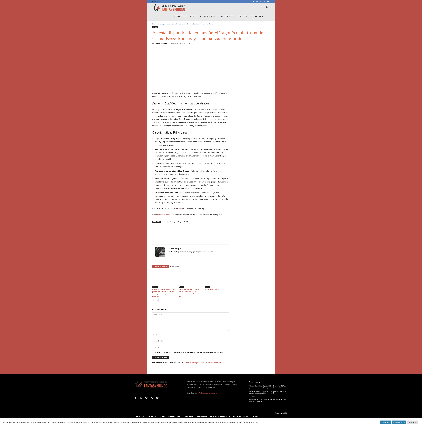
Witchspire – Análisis (212, 289)
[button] (267, 8)
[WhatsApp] (169, 235)
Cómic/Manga (207, 16)
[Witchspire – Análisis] (217, 279)
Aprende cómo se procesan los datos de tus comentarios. (204, 363)
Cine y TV (242, 16)
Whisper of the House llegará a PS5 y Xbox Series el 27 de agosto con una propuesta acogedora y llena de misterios (267, 387)
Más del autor (174, 267)
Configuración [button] (412, 422)
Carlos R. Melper (161, 43)
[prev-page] (153, 300)
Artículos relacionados (160, 267)
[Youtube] (268, 1)
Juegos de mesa (226, 16)
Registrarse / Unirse (157, 1)
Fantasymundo (163, 214)
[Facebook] (253, 1)
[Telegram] (260, 1)
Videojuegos (180, 16)
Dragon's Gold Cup (183, 222)
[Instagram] (257, 1)
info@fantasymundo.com (207, 393)
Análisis (208, 287)
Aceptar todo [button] (386, 422)
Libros (193, 16)
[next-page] (157, 300)
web (180, 208)
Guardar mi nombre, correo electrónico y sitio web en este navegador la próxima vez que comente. (189, 352)
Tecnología (256, 16)
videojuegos (172, 222)
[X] (264, 1)
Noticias (155, 27)
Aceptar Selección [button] (399, 422)
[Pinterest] (164, 235)
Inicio (154, 24)
